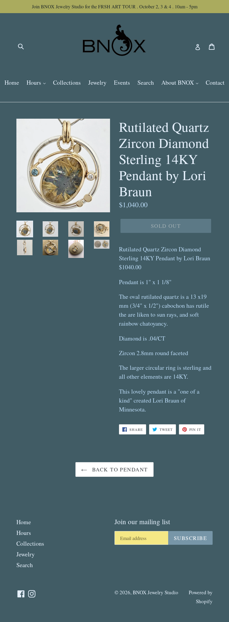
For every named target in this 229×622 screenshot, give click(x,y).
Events (122, 82)
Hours (35, 82)
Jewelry (97, 82)
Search (145, 82)
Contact (215, 82)
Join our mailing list (142, 522)
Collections (67, 82)
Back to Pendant (119, 469)
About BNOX (178, 82)
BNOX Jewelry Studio (155, 592)
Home (11, 82)
